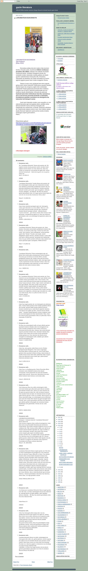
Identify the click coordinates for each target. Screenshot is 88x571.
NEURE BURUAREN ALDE (66, 464)
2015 (59, 421)
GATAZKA (60, 510)
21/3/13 (21, 382)
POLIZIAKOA (61, 544)
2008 (59, 478)
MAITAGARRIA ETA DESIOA (66, 457)
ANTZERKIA (61, 489)
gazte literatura (24, 7)
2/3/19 (20, 532)
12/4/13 (21, 413)
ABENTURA (61, 487)
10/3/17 (21, 485)
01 (60, 467)
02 (60, 446)
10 (60, 429)
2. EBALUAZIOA (62, 96)
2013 (59, 425)
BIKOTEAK (60, 495)
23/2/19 (21, 507)
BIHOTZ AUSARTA (68, 160)
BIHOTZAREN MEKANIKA (66, 462)
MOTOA (61, 447)
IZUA (59, 523)
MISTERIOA (61, 538)
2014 (59, 423)
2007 (59, 480)
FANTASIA (60, 506)
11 (60, 427)
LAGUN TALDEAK (62, 534)
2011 (59, 471)
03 (60, 444)
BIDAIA (59, 493)
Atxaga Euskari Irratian (63, 17)
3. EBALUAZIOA (62, 98)
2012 (59, 469)
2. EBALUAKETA (62, 107)
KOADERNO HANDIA (68, 260)
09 (60, 431)
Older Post (50, 562)
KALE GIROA (61, 525)
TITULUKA (60, 58)
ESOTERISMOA (62, 502)
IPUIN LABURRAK (62, 519)
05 (60, 439)
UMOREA (60, 553)
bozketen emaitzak (62, 80)
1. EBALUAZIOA (62, 94)
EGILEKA (60, 60)
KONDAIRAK (61, 532)
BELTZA (60, 491)
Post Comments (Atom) (26, 565)
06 (60, 437)
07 (60, 435)
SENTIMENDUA (62, 549)
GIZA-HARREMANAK (63, 512)
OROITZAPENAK (62, 542)
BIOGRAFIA (61, 498)
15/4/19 (21, 553)
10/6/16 (21, 445)
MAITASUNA (61, 536)
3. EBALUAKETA (62, 109)
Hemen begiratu (61, 154)
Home (33, 562)
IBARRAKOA (61, 49)
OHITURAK (60, 540)
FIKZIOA (60, 508)
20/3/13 (21, 246)
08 (60, 433)
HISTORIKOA (61, 517)
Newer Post (16, 562)
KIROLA (60, 527)
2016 (59, 419)
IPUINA (59, 521)
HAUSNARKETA (62, 515)
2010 (59, 474)
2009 (59, 476)
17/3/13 (21, 178)
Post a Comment (19, 556)
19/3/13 (21, 201)
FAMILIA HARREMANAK (64, 504)
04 (60, 442)
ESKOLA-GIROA (47, 156)
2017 (59, 417)
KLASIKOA (60, 529)
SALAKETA (61, 546)
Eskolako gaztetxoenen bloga (65, 37)
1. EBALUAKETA (62, 105)
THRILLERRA (61, 551)
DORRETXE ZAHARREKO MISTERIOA (66, 217)
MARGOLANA (66, 174)
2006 (59, 482)
